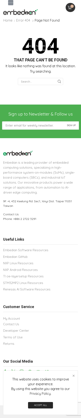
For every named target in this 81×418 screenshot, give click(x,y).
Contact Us (11, 214)
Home (7, 20)
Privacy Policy (40, 393)
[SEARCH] (59, 81)
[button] (10, 2)
